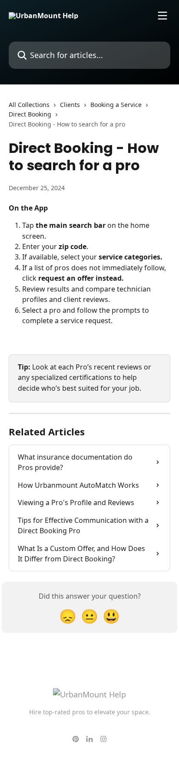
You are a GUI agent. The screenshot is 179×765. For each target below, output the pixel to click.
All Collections (29, 104)
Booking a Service (116, 104)
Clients (70, 104)
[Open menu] (162, 15)
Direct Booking (30, 114)
